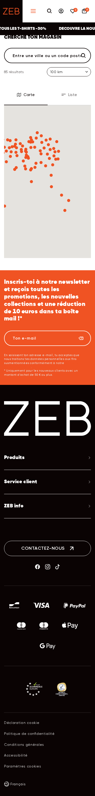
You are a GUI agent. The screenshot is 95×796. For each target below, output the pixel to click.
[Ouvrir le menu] (33, 11)
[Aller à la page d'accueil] (11, 11)
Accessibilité (16, 755)
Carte (29, 94)
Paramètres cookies (22, 766)
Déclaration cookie (22, 722)
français (18, 784)
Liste (72, 94)
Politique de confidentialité (29, 733)
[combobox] (47, 55)
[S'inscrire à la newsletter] (80, 338)
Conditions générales (24, 744)
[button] (68, 200)
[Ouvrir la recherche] (49, 11)
